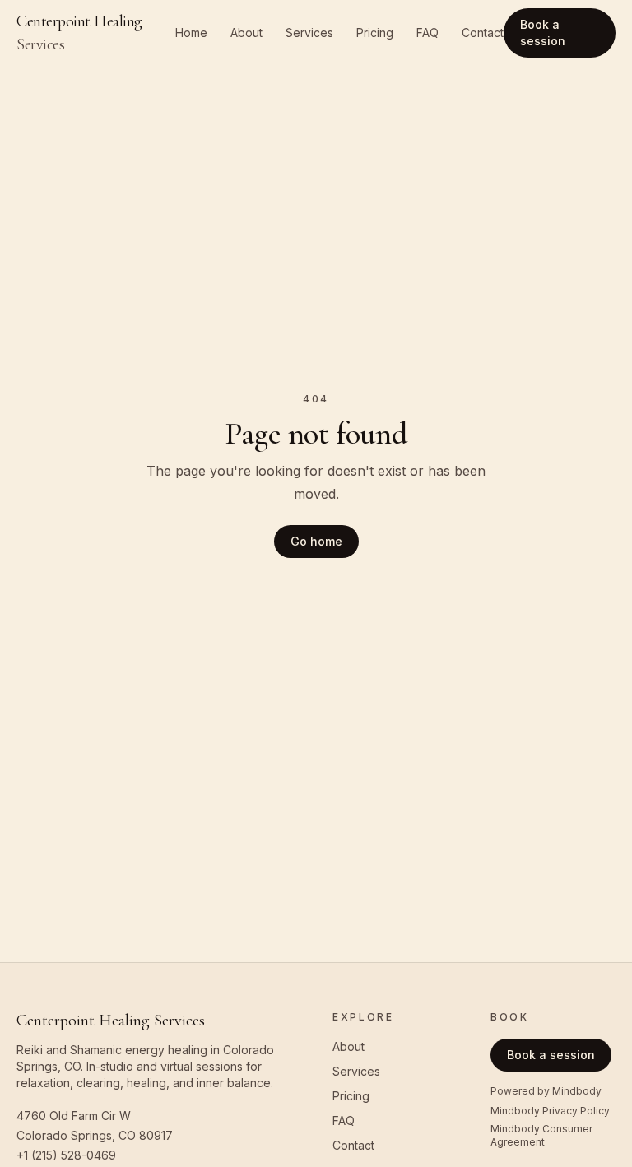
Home (191, 33)
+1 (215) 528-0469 (66, 1155)
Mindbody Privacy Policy (550, 1110)
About (246, 33)
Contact (483, 33)
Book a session (542, 32)
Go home (316, 541)
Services (309, 33)
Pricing (374, 33)
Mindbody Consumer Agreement (541, 1135)
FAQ (427, 33)
